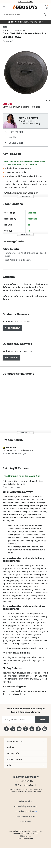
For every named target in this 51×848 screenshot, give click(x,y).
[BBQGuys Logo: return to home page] (25, 7)
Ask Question (11, 358)
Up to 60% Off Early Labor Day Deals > (25, 22)
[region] (25, 74)
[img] (25, 72)
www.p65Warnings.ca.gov (14, 453)
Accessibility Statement (25, 806)
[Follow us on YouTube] (19, 728)
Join (42, 719)
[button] (25, 741)
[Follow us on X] (12, 728)
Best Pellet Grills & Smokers (18, 260)
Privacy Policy (25, 801)
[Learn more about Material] (13, 212)
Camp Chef (8, 41)
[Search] (45, 14)
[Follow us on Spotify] (44, 728)
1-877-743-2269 (25, 2)
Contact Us (25, 821)
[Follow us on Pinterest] (31, 728)
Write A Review (12, 328)
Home (5, 27)
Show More (25, 197)
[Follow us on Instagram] (25, 728)
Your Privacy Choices (24, 811)
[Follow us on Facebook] (6, 728)
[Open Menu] (4, 7)
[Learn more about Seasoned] (15, 218)
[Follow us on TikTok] (38, 728)
